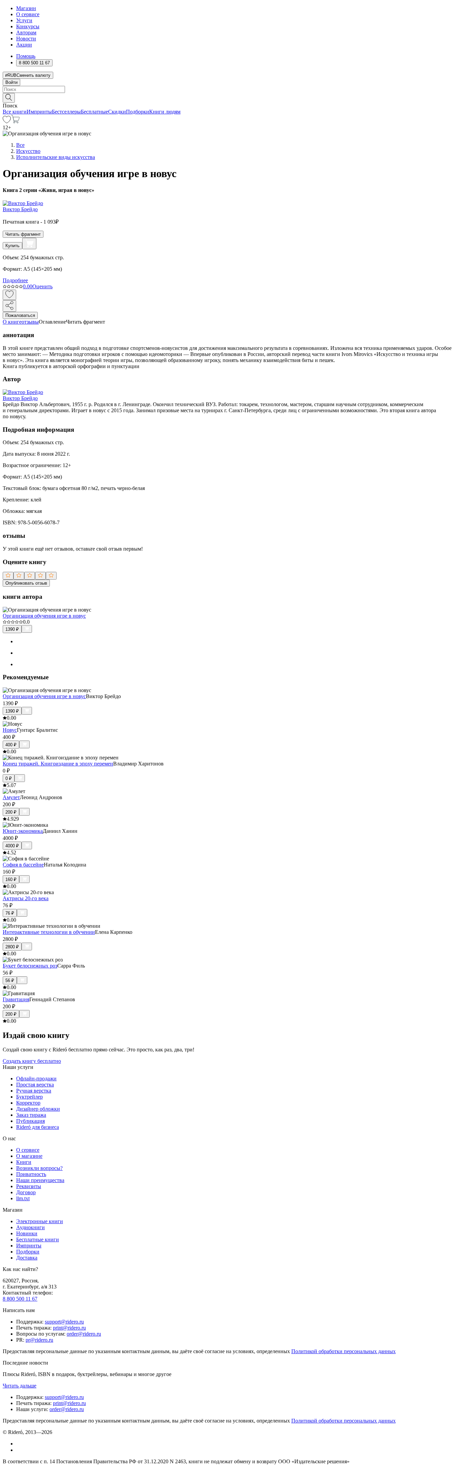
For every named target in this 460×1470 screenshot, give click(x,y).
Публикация (30, 1121)
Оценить (42, 286)
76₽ (9, 913)
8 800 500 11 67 (20, 1299)
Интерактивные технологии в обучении (49, 932)
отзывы (30, 322)
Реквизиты (28, 1186)
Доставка (26, 1258)
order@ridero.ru (84, 1334)
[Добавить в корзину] (29, 243)
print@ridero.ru (69, 1328)
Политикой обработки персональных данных (343, 1351)
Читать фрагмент (23, 234)
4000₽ (12, 845)
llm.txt (23, 1198)
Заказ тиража (31, 1115)
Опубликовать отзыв (26, 583)
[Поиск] (9, 98)
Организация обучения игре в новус (44, 616)
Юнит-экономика (23, 831)
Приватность (31, 1174)
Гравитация (16, 999)
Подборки (137, 112)
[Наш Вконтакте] (19, 1443)
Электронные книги (39, 1221)
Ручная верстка (33, 1090)
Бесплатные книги (37, 1239)
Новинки (26, 1233)
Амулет (11, 797)
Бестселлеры (66, 112)
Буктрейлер (29, 1097)
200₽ (11, 812)
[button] (230, 97)
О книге (12, 322)
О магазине (29, 1156)
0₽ (8, 778)
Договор (26, 1192)
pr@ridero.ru (39, 1340)
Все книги (15, 112)
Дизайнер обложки (38, 1109)
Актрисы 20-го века (25, 898)
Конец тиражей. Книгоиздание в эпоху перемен (58, 763)
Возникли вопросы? (39, 1168)
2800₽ (12, 946)
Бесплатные (94, 112)
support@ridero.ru (64, 1322)
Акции (24, 44)
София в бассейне (23, 865)
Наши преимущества (40, 1180)
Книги (23, 1162)
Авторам (26, 32)
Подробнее (15, 280)
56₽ (9, 980)
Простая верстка (35, 1084)
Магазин (26, 8)
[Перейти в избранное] (7, 121)
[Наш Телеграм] (19, 1450)
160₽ (11, 879)
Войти (11, 82)
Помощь (25, 56)
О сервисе (27, 14)
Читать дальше (19, 1386)
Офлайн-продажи (36, 1078)
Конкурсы (27, 26)
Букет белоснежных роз (30, 966)
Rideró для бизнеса (37, 1127)
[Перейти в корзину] (15, 121)
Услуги (24, 20)
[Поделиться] (9, 306)
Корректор (28, 1103)
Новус (10, 730)
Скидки (117, 112)
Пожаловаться (20, 315)
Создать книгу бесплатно (32, 1061)
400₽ (11, 744)
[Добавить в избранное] (9, 295)
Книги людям (164, 112)
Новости (26, 38)
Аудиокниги (30, 1227)
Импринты (39, 112)
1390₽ (12, 629)
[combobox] (230, 89)
